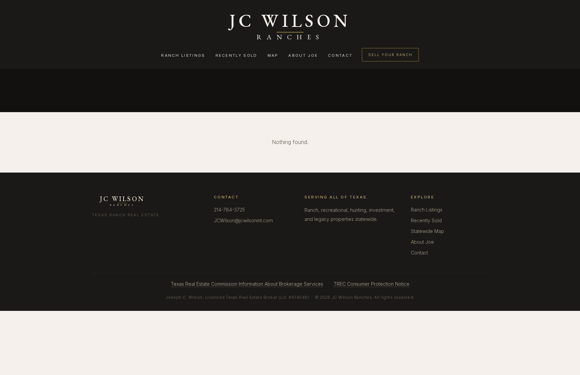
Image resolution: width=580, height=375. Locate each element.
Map (273, 55)
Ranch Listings (183, 55)
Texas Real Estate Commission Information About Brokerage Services (247, 284)
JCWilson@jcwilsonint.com (243, 220)
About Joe (303, 55)
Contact (340, 55)
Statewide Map (427, 231)
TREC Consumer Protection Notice (371, 284)
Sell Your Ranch (390, 54)
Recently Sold (236, 55)
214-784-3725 (229, 210)
